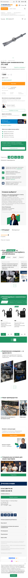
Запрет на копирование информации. (18, 545)
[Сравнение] (14, 1)
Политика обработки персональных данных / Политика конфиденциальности (12, 549)
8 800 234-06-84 (17, 5)
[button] (14, 285)
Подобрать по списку (13, 110)
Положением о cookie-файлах (16, 571)
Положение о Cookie (5, 546)
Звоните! (13, 179)
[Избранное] (16, 1)
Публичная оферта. (5, 545)
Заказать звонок (13, 497)
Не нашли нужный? (7, 80)
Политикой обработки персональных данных (12, 572)
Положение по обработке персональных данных (11, 552)
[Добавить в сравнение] (25, 19)
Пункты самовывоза (20, 93)
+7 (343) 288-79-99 (12, 195)
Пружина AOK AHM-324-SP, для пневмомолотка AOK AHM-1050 (19, 325)
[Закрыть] (25, 563)
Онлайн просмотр (13, 148)
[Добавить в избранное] (22, 19)
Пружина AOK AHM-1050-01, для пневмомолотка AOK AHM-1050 (6, 325)
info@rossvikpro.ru (5, 493)
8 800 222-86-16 (6, 491)
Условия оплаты (12, 93)
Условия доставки (4, 93)
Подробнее (19, 168)
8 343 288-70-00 (6, 488)
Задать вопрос (13, 435)
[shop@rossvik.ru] (19, 5)
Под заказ (13, 83)
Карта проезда (4, 503)
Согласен (13, 575)
